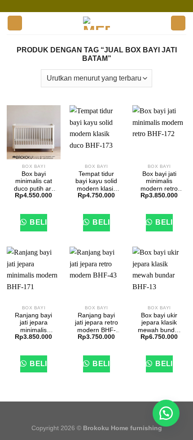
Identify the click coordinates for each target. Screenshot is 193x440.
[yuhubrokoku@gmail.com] (89, 6)
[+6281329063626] (116, 6)
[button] (166, 413)
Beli (37, 222)
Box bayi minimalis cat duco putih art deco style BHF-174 (33, 181)
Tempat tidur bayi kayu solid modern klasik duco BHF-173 (96, 181)
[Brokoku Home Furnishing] (75, 6)
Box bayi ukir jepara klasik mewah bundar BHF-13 (159, 323)
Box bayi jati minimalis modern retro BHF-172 (159, 181)
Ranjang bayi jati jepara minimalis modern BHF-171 (33, 323)
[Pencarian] (178, 23)
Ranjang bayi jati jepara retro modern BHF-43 (96, 323)
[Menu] (15, 23)
